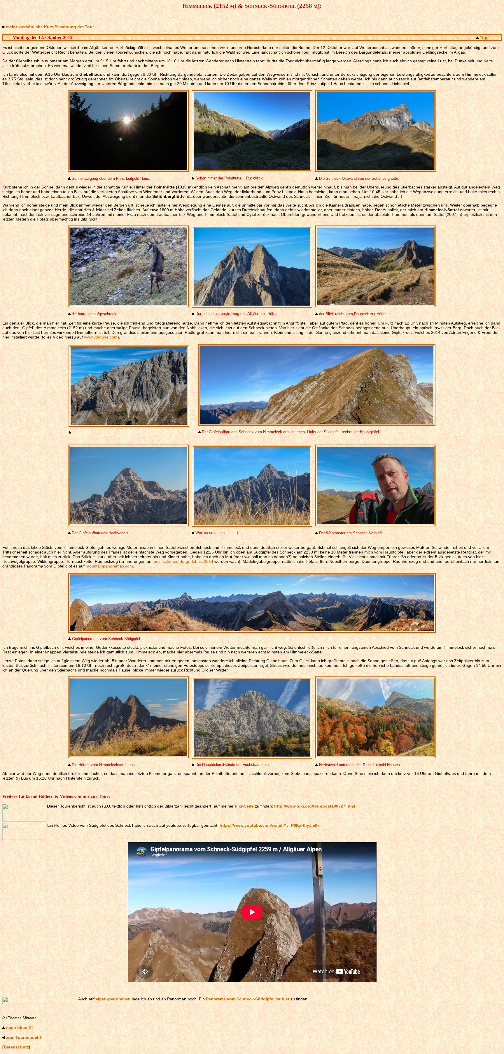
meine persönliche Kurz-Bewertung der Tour (50, 26)
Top (483, 37)
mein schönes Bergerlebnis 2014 (183, 561)
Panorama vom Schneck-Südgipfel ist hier (247, 999)
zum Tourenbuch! (23, 1037)
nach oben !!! (19, 1027)
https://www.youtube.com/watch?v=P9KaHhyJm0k (270, 825)
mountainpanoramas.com (109, 566)
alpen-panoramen (113, 999)
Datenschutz (16, 1047)
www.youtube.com (101, 337)
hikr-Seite (244, 806)
